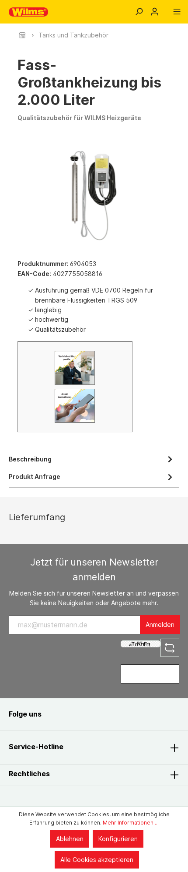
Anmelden (160, 624)
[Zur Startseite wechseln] (28, 12)
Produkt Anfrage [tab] (34, 476)
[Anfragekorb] (165, 9)
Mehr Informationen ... (131, 822)
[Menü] (177, 11)
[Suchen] (138, 11)
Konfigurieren (118, 838)
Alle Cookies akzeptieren (96, 859)
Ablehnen (70, 838)
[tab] (92, 459)
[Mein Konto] (154, 11)
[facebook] (57, 714)
